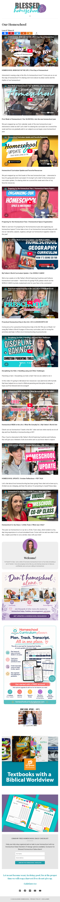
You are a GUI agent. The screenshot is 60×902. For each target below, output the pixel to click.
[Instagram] (30, 890)
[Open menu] (30, 16)
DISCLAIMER (45, 899)
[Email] (35, 890)
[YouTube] (40, 890)
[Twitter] (17, 33)
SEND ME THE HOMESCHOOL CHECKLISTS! (30, 862)
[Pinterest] (11, 33)
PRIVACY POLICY (35, 899)
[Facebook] (5, 33)
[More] (30, 33)
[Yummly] (23, 33)
